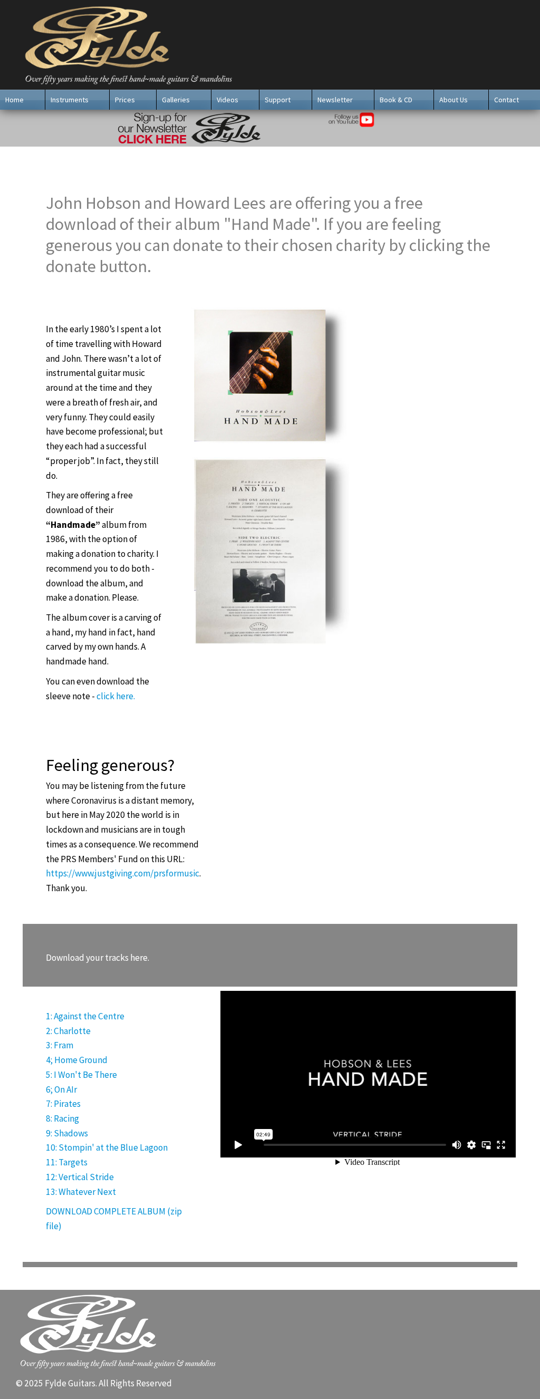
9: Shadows (67, 1133)
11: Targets (67, 1162)
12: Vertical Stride (80, 1177)
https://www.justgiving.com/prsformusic (122, 873)
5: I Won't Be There (81, 1074)
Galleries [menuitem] (176, 99)
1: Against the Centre (85, 1016)
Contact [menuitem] (506, 99)
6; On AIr (61, 1089)
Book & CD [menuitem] (396, 99)
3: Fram (59, 1045)
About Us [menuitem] (453, 99)
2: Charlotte (68, 1031)
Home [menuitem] (14, 99)
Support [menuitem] (278, 99)
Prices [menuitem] (125, 99)
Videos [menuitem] (227, 99)
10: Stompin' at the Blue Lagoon (107, 1147)
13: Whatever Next (81, 1192)
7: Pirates (63, 1103)
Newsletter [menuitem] (335, 99)
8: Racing (62, 1118)
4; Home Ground (77, 1060)
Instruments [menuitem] (70, 99)
